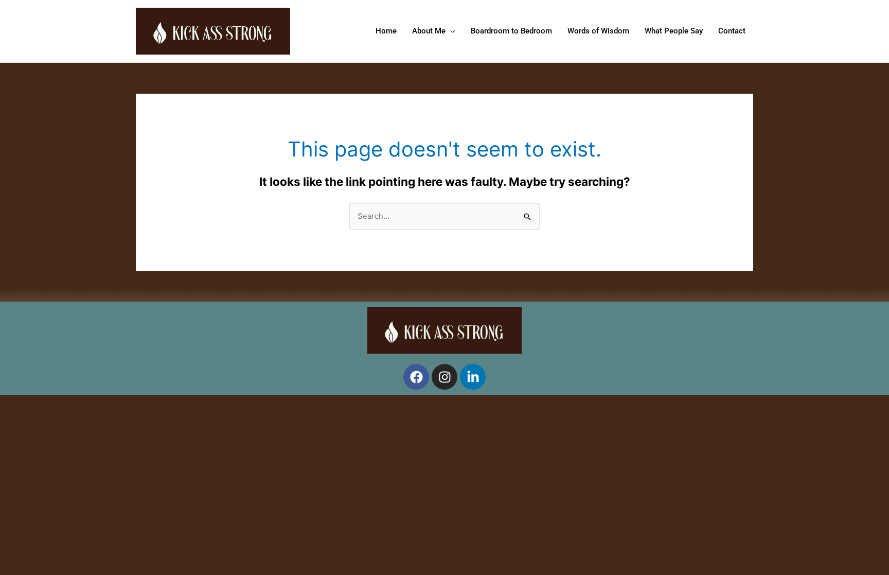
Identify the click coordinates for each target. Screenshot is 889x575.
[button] (450, 31)
